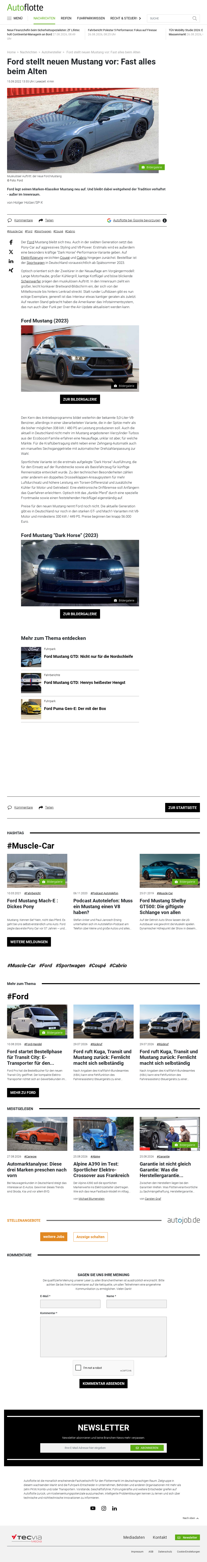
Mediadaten (134, 1537)
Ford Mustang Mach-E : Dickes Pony (32, 903)
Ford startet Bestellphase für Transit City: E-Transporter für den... (34, 1057)
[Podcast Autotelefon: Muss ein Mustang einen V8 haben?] (103, 871)
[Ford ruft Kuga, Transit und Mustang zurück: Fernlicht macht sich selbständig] (103, 1022)
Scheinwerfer (31, 281)
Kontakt (160, 1537)
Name (110, 1296)
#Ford (45, 965)
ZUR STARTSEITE (182, 808)
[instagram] (103, 1508)
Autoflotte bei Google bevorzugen (137, 220)
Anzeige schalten (90, 1237)
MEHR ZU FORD (23, 1092)
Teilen (49, 220)
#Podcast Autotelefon (104, 893)
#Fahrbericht (32, 893)
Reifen (66, 18)
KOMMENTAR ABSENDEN (104, 1383)
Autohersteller (51, 52)
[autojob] (184, 1220)
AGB (151, 1551)
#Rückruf (96, 1044)
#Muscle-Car (30, 846)
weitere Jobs (53, 1236)
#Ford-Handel (33, 1044)
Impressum (137, 1551)
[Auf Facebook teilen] (11, 242)
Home (11, 52)
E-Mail (44, 1296)
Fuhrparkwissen (91, 18)
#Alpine (95, 1156)
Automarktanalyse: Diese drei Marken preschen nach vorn (37, 1170)
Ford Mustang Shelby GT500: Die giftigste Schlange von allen (163, 906)
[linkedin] (114, 1508)
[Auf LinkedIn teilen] (11, 260)
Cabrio (82, 258)
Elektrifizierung (32, 258)
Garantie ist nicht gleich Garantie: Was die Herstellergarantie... (165, 1170)
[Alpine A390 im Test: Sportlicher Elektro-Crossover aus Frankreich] (103, 1134)
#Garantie (163, 1156)
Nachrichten (44, 18)
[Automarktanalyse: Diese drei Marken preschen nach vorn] (37, 1134)
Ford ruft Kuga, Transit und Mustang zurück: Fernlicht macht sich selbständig (102, 1057)
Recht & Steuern (124, 18)
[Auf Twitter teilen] (11, 251)
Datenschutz (165, 1551)
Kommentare (23, 220)
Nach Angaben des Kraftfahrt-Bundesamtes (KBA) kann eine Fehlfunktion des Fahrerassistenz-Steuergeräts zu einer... (101, 1075)
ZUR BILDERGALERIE (80, 399)
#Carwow (30, 1156)
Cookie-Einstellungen (188, 1551)
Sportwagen (36, 263)
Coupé (65, 258)
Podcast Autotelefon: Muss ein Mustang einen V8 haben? (103, 906)
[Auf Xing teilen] (11, 270)
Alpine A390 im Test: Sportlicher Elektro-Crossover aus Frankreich (101, 1170)
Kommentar (47, 1313)
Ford (30, 242)
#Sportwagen (70, 965)
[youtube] (92, 1508)
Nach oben (189, 1518)
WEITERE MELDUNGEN (29, 942)
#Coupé (97, 965)
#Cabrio (118, 965)
